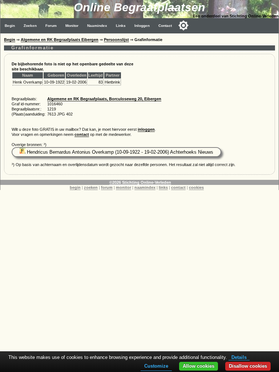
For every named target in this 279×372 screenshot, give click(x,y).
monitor (123, 187)
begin (75, 187)
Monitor (71, 26)
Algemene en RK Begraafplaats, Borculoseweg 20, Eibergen (104, 99)
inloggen (146, 129)
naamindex (144, 187)
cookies (196, 187)
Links (121, 26)
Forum (51, 26)
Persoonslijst (116, 39)
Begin (10, 26)
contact (81, 134)
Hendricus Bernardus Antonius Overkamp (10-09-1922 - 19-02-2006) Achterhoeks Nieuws (119, 152)
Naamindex (97, 26)
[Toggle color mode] (183, 25)
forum (107, 187)
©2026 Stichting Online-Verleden (140, 182)
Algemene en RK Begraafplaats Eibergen (59, 39)
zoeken (91, 187)
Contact (165, 26)
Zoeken (30, 26)
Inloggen (142, 26)
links (163, 187)
